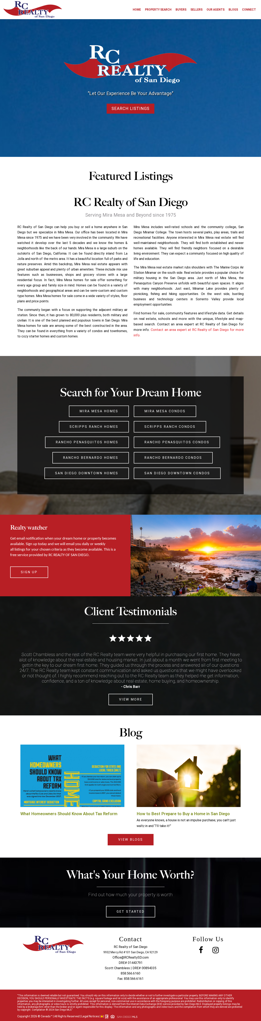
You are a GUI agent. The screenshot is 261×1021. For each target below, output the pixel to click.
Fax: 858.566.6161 (130, 979)
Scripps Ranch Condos (170, 427)
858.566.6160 (130, 973)
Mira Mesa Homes (99, 411)
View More (130, 699)
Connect (249, 9)
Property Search (158, 9)
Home (137, 9)
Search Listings (130, 108)
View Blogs (130, 839)
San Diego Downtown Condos (177, 473)
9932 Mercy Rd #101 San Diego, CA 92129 (130, 952)
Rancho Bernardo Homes (90, 458)
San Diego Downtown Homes (86, 473)
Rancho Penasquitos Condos (176, 442)
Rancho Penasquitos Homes (87, 442)
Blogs (233, 9)
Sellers (196, 9)
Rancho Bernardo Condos (173, 458)
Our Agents (216, 9)
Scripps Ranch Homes (94, 427)
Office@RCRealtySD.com (131, 957)
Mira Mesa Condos (165, 411)
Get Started (131, 911)
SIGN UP (29, 572)
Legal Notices (90, 1016)
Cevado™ (47, 1016)
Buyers (181, 9)
